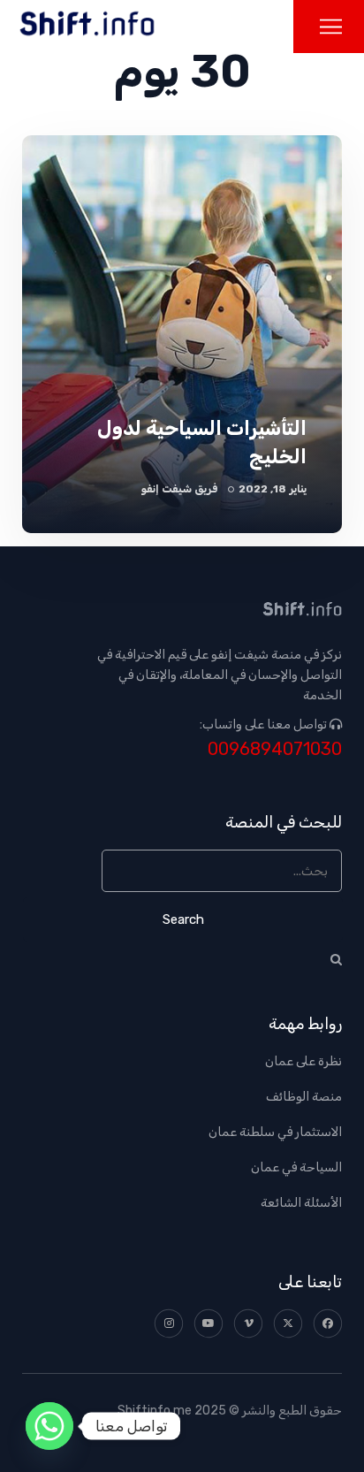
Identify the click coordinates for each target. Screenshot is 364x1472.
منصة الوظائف (304, 1096)
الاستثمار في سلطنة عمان (275, 1132)
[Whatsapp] (49, 1426)
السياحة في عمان (296, 1167)
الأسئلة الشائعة (301, 1202)
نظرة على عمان (303, 1061)
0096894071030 (275, 749)
